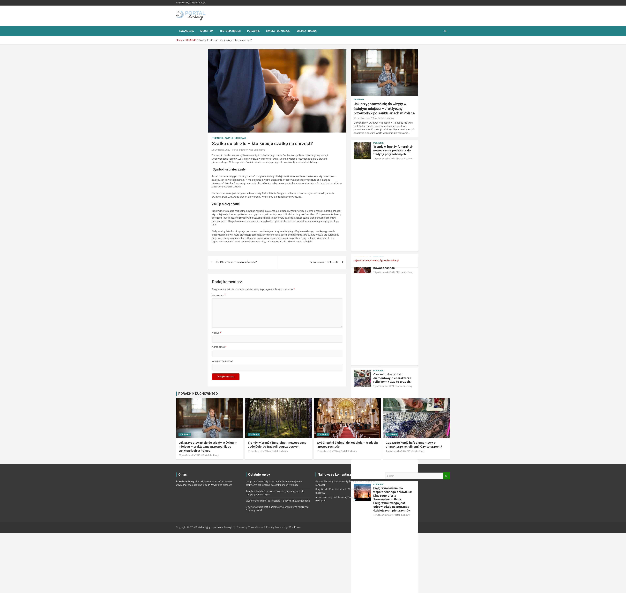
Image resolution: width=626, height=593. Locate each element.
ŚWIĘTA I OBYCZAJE (278, 31)
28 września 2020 (221, 149)
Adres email (219, 346)
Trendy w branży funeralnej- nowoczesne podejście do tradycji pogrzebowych (393, 150)
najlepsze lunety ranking (366, 260)
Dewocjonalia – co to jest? (324, 262)
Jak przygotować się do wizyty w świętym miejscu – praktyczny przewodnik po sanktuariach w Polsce (384, 108)
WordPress (294, 527)
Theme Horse (255, 527)
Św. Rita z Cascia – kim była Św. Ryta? (236, 262)
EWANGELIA (186, 31)
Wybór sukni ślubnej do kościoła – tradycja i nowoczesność (278, 500)
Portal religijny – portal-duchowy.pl (213, 527)
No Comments (257, 149)
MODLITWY (207, 31)
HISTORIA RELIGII (230, 31)
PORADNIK (253, 31)
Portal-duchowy (240, 149)
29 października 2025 (365, 118)
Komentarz (219, 295)
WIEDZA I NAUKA (307, 31)
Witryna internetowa (222, 361)
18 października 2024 (384, 158)
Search (446, 475)
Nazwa (216, 332)
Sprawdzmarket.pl (389, 260)
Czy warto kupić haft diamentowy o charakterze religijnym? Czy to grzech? (392, 378)
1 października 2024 (383, 386)
